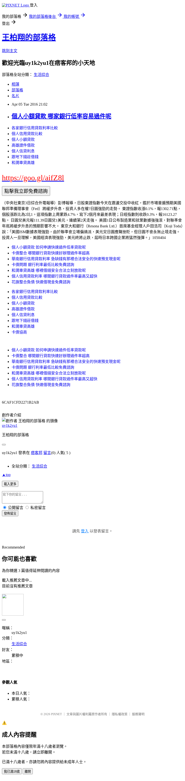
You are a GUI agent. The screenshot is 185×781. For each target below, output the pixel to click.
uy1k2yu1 (9, 425)
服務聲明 (138, 714)
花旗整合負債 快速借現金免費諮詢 (41, 282)
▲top (6, 475)
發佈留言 (10, 513)
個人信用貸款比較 (27, 134)
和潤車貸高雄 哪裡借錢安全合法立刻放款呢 (49, 270)
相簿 (15, 84)
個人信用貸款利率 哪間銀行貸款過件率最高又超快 (54, 276)
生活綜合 (41, 75)
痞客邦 (36, 453)
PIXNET (56, 714)
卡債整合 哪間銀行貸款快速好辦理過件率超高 (51, 253)
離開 (28, 771)
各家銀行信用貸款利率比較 (35, 128)
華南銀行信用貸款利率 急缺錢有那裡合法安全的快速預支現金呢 (66, 259)
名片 (15, 96)
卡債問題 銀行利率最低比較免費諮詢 (43, 265)
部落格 (17, 90)
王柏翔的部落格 (29, 37)
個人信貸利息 (23, 151)
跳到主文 (9, 51)
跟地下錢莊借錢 (25, 157)
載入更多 (10, 484)
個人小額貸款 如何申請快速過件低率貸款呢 (49, 247)
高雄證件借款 (23, 145)
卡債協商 (19, 332)
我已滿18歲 (12, 771)
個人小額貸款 (23, 139)
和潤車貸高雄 (23, 163)
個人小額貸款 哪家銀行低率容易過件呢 (61, 116)
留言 (47, 453)
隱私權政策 (119, 714)
